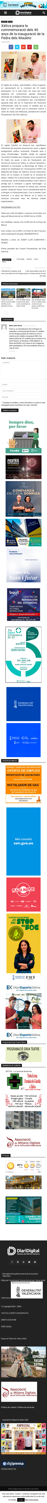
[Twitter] (29, 1262)
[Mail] (23, 1262)
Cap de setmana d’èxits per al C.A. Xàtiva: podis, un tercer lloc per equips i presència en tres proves (39, 304)
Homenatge (20, 259)
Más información (31, 1500)
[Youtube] (35, 1262)
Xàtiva (10, 21)
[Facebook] (12, 1262)
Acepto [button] (21, 1500)
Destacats (4, 21)
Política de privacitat (26, 1407)
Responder (12, 351)
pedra (36, 259)
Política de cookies (8, 1407)
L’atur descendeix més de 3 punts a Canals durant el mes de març (35, 273)
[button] (44, 13)
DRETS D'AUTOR (8, 1320)
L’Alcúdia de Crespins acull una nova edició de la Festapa (12, 272)
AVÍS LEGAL (6, 1327)
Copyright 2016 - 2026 (12, 1306)
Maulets (29, 259)
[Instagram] (18, 1262)
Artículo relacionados (10, 284)
